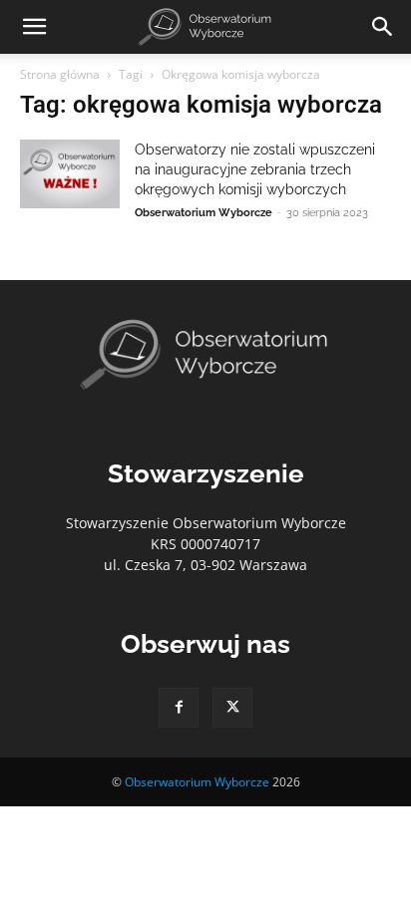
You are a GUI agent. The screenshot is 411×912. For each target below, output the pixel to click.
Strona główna (60, 74)
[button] (34, 27)
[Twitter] (232, 708)
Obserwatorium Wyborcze (203, 212)
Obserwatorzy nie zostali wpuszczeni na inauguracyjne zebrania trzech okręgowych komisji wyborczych (255, 169)
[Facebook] (179, 708)
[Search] (383, 27)
